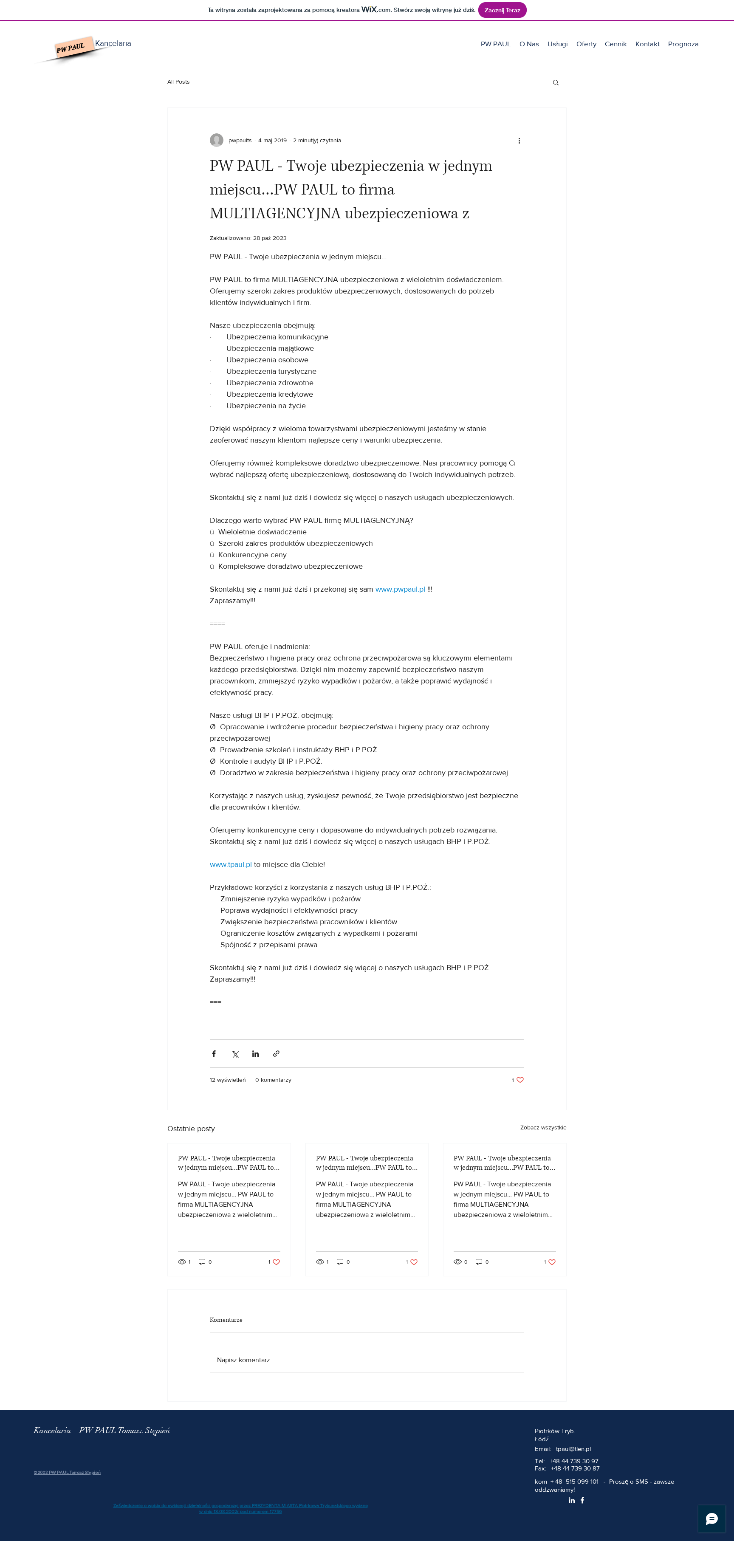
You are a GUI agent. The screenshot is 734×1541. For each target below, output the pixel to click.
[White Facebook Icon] (582, 1500)
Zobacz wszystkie (543, 1127)
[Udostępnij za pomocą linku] (276, 1054)
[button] (557, 43)
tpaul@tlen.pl (573, 1448)
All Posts (178, 81)
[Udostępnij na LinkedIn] (255, 1054)
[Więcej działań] (519, 140)
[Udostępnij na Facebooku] (214, 1054)
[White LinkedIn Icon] (571, 1500)
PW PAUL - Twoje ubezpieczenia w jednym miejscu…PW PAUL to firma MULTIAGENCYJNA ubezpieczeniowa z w (226, 1163)
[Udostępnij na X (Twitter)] (235, 1054)
